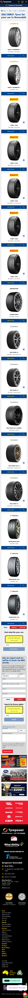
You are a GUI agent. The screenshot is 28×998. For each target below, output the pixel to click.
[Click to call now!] (18, 2)
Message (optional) (7, 733)
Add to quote (10, 55)
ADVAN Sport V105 (14, 579)
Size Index (4, 961)
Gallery (4, 953)
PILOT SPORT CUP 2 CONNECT (14, 428)
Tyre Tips (4, 920)
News (3, 951)
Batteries (4, 932)
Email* (4, 689)
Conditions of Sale (20, 994)
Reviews (4, 955)
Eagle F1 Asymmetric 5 (14, 87)
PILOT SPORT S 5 (14, 503)
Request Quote (7, 751)
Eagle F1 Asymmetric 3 (14, 49)
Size (3, 674)
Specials (4, 943)
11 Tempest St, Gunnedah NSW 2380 (14, 870)
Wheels (4, 922)
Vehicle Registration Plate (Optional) (8, 727)
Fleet (3, 949)
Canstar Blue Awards (7, 963)
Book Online (6, 947)
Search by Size (6, 914)
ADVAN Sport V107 (14, 617)
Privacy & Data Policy (10, 994)
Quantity (21, 674)
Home (4, 11)
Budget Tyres (5, 965)
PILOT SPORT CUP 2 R (14, 466)
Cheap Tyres (5, 966)
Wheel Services (6, 940)
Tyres (3, 911)
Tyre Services (5, 938)
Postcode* (5, 694)
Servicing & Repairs (7, 936)
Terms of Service (20, 745)
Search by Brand (6, 916)
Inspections (4, 934)
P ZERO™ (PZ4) (14, 125)
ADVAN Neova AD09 (14, 541)
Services (4, 928)
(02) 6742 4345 (10, 874)
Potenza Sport (14, 314)
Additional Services (7, 941)
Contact (4, 945)
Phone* (10, 684)
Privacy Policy (9, 745)
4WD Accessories (6, 930)
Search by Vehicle (6, 913)
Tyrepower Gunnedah (15, 5)
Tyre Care (4, 918)
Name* (4, 679)
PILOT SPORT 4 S (14, 352)
